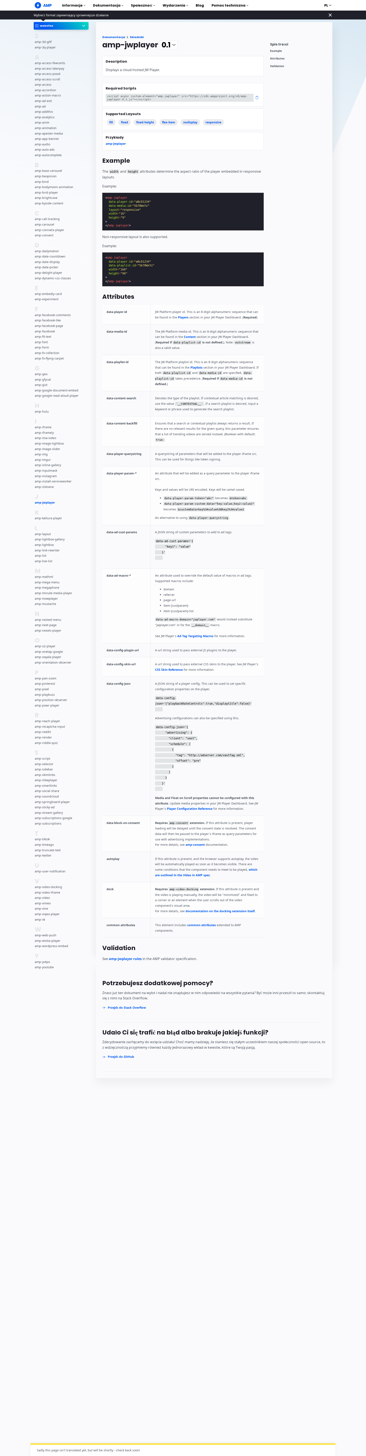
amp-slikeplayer (46, 780)
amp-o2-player (45, 646)
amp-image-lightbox (49, 443)
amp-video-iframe (47, 892)
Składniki (137, 37)
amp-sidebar (44, 769)
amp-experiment (46, 299)
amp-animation (46, 128)
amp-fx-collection (47, 353)
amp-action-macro (48, 96)
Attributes (277, 58)
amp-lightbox (44, 545)
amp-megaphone (47, 588)
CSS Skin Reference (169, 670)
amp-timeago (44, 845)
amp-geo (41, 374)
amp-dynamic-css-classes (53, 278)
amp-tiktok (42, 839)
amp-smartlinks (46, 786)
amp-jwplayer (45, 503)
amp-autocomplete (48, 155)
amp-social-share (47, 791)
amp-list (40, 556)
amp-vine (41, 908)
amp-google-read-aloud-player (57, 396)
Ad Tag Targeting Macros (195, 636)
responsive (213, 122)
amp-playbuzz (45, 695)
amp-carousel (44, 224)
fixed (124, 122)
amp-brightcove (46, 198)
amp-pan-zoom (45, 678)
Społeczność (141, 5)
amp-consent (44, 235)
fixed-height (145, 122)
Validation (277, 66)
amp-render (43, 737)
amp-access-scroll (47, 79)
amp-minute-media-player (53, 593)
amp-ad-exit (43, 101)
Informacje (72, 5)
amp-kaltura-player (48, 518)
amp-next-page (46, 625)
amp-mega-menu (47, 582)
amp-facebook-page (49, 326)
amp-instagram (46, 476)
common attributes (201, 925)
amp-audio (42, 144)
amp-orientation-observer (53, 662)
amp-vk (40, 919)
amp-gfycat (43, 379)
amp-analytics (45, 117)
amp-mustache (45, 604)
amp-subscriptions (48, 823)
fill (111, 122)
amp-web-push (45, 935)
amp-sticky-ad (45, 807)
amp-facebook (45, 331)
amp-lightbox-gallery (50, 539)
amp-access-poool (47, 74)
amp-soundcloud (47, 796)
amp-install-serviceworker (53, 481)
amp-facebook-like (48, 320)
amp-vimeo (43, 903)
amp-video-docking (48, 887)
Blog (200, 5)
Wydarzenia (174, 5)
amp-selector (44, 764)
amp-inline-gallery (48, 465)
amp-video (42, 898)
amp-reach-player (47, 721)
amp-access (43, 85)
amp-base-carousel (48, 171)
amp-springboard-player (52, 802)
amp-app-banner (47, 139)
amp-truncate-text (48, 850)
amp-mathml (44, 577)
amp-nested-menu (48, 620)
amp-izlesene (44, 487)
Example (276, 51)
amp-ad (40, 106)
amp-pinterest (45, 684)
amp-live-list (43, 561)
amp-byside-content (49, 203)
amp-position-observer (51, 700)
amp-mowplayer (46, 598)
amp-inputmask (46, 470)
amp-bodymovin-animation (54, 187)
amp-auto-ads (45, 150)
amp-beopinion (46, 176)
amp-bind (42, 182)
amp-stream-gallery (49, 813)
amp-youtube (44, 967)
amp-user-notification (50, 871)
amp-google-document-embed (56, 390)
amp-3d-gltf (43, 42)
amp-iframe (43, 427)
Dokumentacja (107, 5)
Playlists (196, 367)
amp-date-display (47, 262)
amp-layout (43, 534)
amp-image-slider (47, 449)
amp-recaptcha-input (50, 727)
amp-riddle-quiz (46, 743)
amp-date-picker (46, 267)
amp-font (41, 342)
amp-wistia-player (47, 941)
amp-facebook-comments (53, 315)
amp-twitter (43, 855)
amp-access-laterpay (49, 68)
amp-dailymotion (47, 251)
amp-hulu (42, 411)
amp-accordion (45, 90)
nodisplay (190, 122)
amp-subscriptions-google (53, 818)
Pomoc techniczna (228, 5)
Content (190, 337)
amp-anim (42, 123)
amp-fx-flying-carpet (49, 358)
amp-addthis (44, 112)
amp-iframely (44, 433)
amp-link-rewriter (47, 550)
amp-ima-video (45, 438)
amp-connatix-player (49, 230)
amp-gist (41, 385)
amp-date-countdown (50, 257)
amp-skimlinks (45, 775)
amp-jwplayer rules (125, 958)
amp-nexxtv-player (48, 630)
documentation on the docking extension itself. (220, 911)
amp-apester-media (49, 133)
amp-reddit (43, 732)
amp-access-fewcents (50, 63)
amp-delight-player (48, 273)
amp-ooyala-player (48, 657)
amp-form (42, 348)
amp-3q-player (45, 47)
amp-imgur (43, 460)
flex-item (168, 122)
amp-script (42, 758)
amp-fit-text (43, 337)
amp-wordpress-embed (51, 946)
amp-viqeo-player (47, 914)
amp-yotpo (42, 962)
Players (183, 317)
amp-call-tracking (47, 219)
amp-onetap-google (49, 652)
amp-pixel (42, 689)
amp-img (41, 454)
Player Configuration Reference (189, 809)
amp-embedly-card (48, 294)
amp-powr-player (47, 705)
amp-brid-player (46, 192)
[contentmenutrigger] (299, 45)
